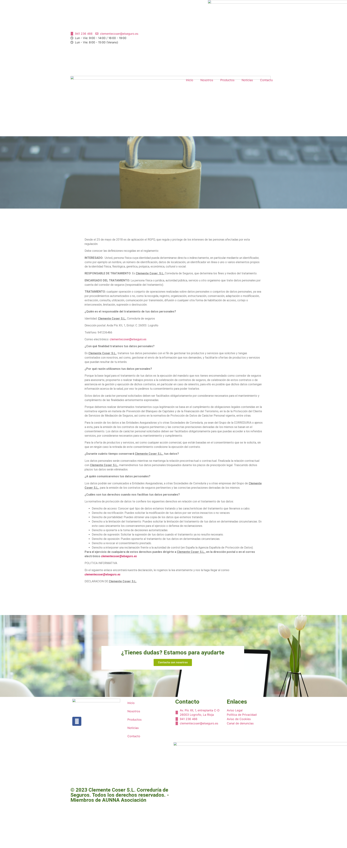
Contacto (266, 80)
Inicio (189, 80)
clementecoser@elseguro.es (128, 339)
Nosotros (206, 80)
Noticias (247, 80)
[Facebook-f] (76, 721)
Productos (227, 80)
